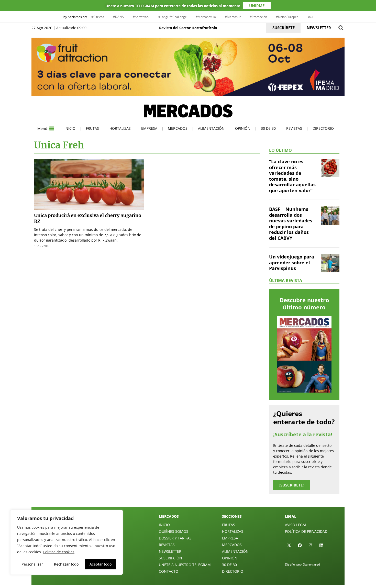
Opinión (242, 128)
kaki (310, 17)
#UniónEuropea (287, 17)
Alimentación (211, 128)
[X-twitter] (289, 545)
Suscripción (170, 558)
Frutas (92, 128)
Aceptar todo (101, 564)
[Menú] (51, 128)
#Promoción (258, 17)
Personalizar (32, 564)
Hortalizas (120, 128)
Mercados (177, 128)
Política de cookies (58, 551)
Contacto (168, 571)
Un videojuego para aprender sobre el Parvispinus (291, 262)
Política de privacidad (306, 531)
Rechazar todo (66, 564)
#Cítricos (97, 17)
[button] (341, 28)
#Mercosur (233, 17)
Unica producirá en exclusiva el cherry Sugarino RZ (87, 218)
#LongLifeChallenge (172, 17)
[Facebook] (300, 545)
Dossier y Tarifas (175, 538)
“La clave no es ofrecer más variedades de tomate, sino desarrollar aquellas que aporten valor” (292, 175)
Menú (42, 128)
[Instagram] (310, 545)
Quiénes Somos (173, 531)
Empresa (149, 128)
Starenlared (311, 564)
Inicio (69, 128)
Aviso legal (296, 524)
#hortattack (141, 17)
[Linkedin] (321, 545)
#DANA (118, 17)
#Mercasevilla (206, 17)
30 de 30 (268, 128)
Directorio (323, 128)
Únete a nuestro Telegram (185, 564)
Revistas (294, 128)
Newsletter (170, 551)
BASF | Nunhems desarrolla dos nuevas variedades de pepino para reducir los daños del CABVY (290, 223)
